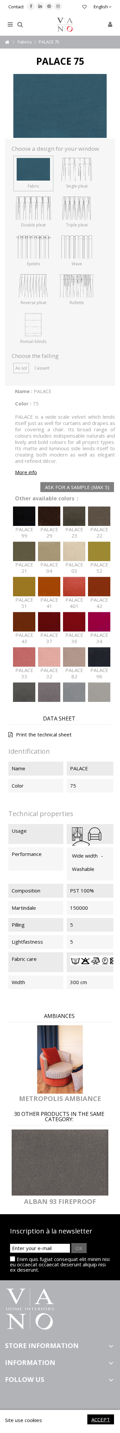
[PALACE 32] (49, 657)
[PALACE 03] (74, 551)
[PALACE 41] (49, 587)
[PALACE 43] (24, 622)
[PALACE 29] (49, 516)
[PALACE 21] (24, 551)
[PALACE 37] (49, 622)
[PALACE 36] (74, 622)
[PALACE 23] (74, 516)
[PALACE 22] (99, 516)
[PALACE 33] (24, 657)
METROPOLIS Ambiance (60, 1098)
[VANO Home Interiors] (65, 24)
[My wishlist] (84, 7)
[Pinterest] (49, 6)
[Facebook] (31, 6)
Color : (23, 403)
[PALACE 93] (49, 692)
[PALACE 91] (99, 692)
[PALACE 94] (24, 692)
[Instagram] (58, 6)
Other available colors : (46, 498)
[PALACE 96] (99, 657)
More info (26, 472)
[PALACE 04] (49, 551)
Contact (16, 7)
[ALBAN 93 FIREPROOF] (60, 1163)
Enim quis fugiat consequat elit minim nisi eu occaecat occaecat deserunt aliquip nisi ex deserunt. (60, 1264)
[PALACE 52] (99, 551)
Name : (23, 391)
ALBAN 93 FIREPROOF (60, 1201)
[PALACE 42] (99, 587)
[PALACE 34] (99, 622)
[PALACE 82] (74, 657)
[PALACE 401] (74, 587)
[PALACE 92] (74, 692)
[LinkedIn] (40, 6)
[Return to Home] (7, 42)
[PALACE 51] (24, 587)
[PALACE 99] (24, 516)
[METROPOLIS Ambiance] (60, 1059)
